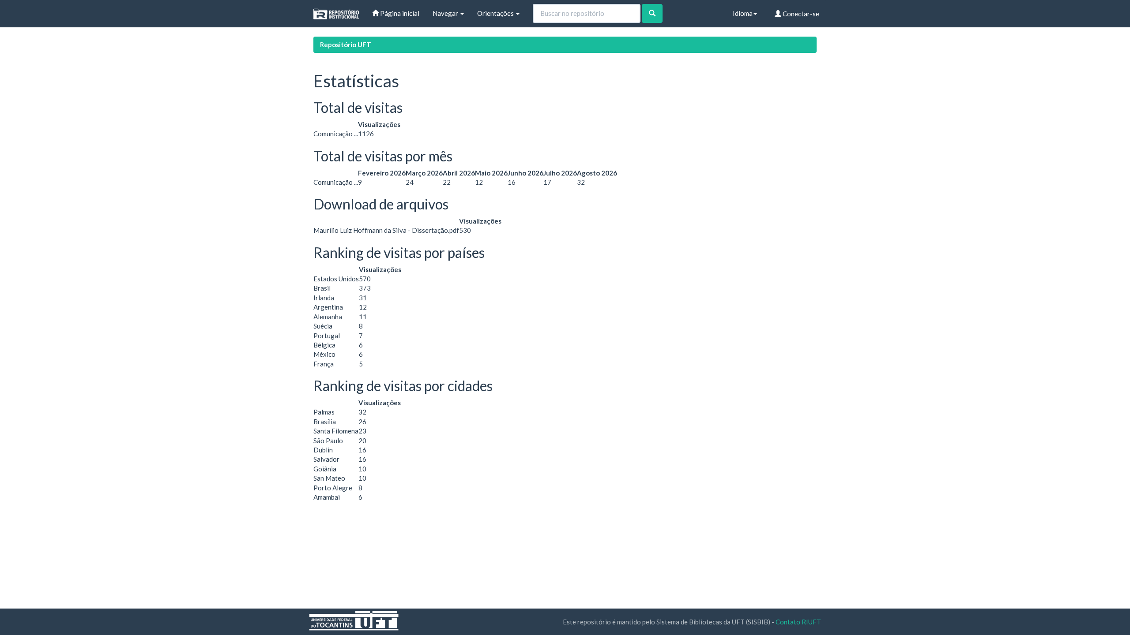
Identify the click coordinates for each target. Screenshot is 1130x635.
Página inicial (399, 13)
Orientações (496, 13)
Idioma (743, 13)
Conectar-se (800, 14)
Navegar (446, 13)
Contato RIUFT (798, 622)
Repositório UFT (345, 45)
